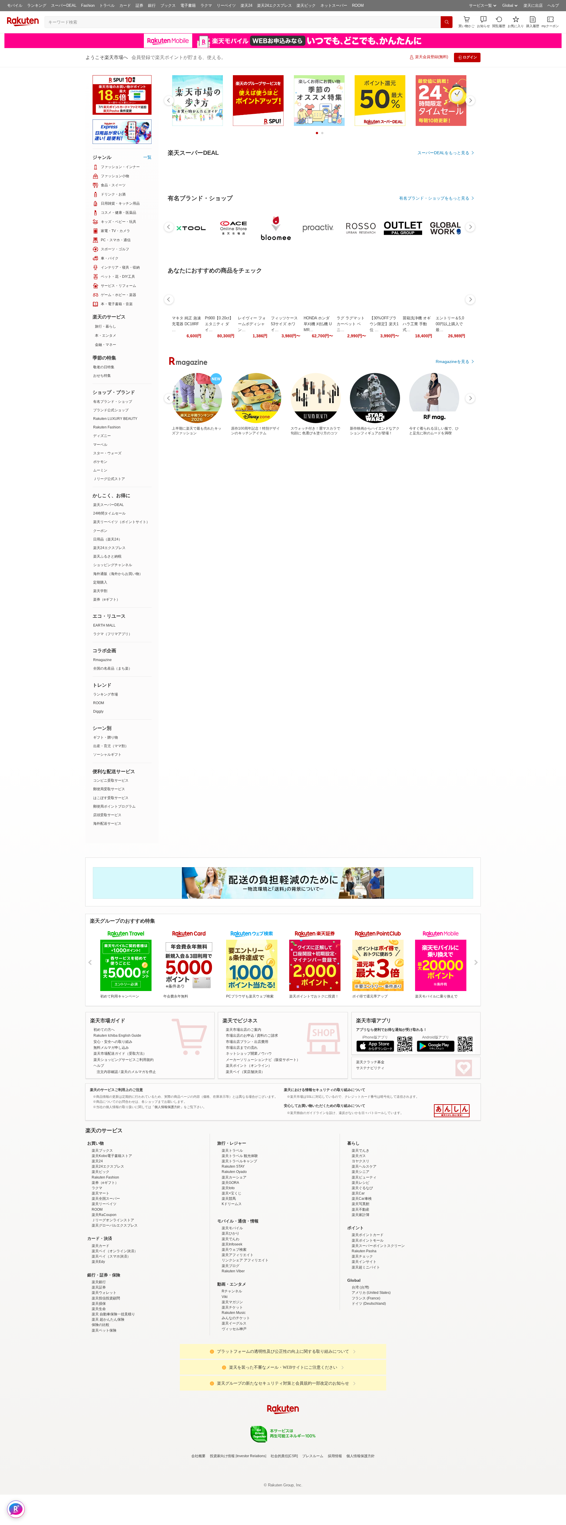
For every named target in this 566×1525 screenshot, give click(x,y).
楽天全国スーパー (106, 1250)
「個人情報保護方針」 (167, 1107)
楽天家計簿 (360, 1266)
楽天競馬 (229, 1250)
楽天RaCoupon (104, 1266)
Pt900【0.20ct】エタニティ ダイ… (219, 486)
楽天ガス (359, 1207)
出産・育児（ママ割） (111, 746)
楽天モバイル (232, 1280)
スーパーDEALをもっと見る (443, 152)
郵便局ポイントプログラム (114, 806)
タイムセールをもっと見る (444, 522)
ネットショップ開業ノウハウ (249, 1053)
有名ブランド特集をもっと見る (440, 614)
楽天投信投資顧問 (106, 1350)
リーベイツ (226, 5)
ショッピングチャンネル (112, 565)
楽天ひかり (230, 1285)
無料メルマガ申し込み (111, 1048)
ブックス (168, 5)
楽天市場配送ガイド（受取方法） (120, 1053)
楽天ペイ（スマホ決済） (111, 1308)
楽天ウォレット (104, 1344)
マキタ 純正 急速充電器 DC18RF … (186, 486)
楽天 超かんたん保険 (108, 1371)
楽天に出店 (533, 5)
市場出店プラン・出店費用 (247, 1042)
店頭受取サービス (107, 815)
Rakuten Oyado (234, 1223)
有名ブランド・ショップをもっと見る (434, 360)
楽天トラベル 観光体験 (240, 1207)
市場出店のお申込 (240, 1035)
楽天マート (100, 1245)
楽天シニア (360, 1223)
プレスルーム (312, 1508)
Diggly (98, 711)
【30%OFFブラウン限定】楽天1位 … (384, 486)
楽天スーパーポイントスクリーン (378, 1297)
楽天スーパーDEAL (108, 505)
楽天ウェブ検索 (234, 1301)
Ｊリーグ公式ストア (109, 479)
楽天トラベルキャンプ (239, 1213)
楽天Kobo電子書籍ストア (112, 1207)
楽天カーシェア (234, 1229)
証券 (139, 5)
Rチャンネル (232, 1343)
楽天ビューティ (364, 1229)
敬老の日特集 (103, 367)
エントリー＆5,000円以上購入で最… (450, 486)
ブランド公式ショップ (111, 410)
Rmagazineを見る (452, 691)
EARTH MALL (104, 625)
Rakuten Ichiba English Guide (117, 1035)
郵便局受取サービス (109, 789)
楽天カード (100, 1297)
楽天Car (358, 1245)
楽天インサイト (364, 1313)
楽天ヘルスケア (364, 1218)
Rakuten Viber (233, 1323)
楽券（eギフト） (106, 599)
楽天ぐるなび (362, 1240)
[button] (483, 22)
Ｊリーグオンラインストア (113, 1272)
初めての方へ (104, 1030)
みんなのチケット (236, 1370)
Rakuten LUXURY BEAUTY (115, 419)
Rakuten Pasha (364, 1303)
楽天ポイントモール (368, 1292)
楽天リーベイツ (104, 1255)
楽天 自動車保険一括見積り (113, 1366)
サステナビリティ (370, 1068)
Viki (225, 1348)
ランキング (36, 5)
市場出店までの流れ (242, 1048)
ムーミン (100, 470)
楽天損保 (99, 1355)
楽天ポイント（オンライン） (249, 1066)
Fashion (88, 5)
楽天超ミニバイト (366, 1319)
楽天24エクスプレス (274, 5)
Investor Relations (250, 1508)
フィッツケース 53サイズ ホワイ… (284, 486)
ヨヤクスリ (360, 1213)
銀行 (152, 5)
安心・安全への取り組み (112, 1042)
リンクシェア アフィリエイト (245, 1312)
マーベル (100, 445)
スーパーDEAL (63, 5)
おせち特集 (102, 376)
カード (125, 5)
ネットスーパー (333, 5)
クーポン (100, 531)
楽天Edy (98, 1313)
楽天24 (246, 5)
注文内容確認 (107, 1072)
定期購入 (100, 582)
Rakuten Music (234, 1364)
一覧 (147, 157)
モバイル (14, 5)
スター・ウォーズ (107, 453)
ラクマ (206, 5)
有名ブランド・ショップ (112, 402)
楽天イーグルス (234, 1375)
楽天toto (228, 1240)
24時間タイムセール (109, 513)
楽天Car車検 (362, 1250)
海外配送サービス (107, 823)
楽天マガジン (232, 1354)
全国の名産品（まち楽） (112, 668)
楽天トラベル (232, 1202)
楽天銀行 (99, 1334)
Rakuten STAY (233, 1218)
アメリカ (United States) (371, 1344)
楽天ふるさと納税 (107, 556)
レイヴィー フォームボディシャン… (252, 486)
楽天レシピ (360, 1234)
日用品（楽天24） (107, 539)
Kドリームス (232, 1255)
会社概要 (198, 1508)
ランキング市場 (105, 694)
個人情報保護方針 (360, 1508)
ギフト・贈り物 (105, 737)
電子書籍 (188, 5)
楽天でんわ (230, 1291)
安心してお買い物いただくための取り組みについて (324, 1106)
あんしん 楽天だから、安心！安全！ (452, 1110)
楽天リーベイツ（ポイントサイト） (121, 522)
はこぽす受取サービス (111, 798)
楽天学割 (100, 591)
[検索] (447, 22)
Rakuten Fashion (107, 427)
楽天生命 (99, 1360)
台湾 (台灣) (360, 1339)
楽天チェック (362, 1308)
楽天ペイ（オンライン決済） (115, 1303)
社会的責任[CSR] (284, 1508)
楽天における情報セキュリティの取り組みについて (324, 1090)
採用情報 (335, 1508)
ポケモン (100, 462)
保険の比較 (100, 1376)
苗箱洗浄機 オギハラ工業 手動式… (417, 486)
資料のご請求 (267, 1035)
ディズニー (102, 436)
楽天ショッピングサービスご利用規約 (123, 1060)
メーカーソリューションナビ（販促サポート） (263, 1060)
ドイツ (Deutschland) (369, 1355)
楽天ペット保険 (104, 1382)
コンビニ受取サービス (111, 780)
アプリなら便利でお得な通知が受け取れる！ (391, 1030)
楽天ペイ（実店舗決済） (245, 1072)
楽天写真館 (360, 1255)
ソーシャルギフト (107, 754)
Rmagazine (102, 660)
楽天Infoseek (232, 1296)
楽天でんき (360, 1202)
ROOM (358, 5)
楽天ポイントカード (368, 1286)
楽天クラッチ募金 (370, 1062)
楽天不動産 (360, 1261)
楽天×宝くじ (231, 1245)
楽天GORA (230, 1234)
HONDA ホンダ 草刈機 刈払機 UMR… (318, 486)
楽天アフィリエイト (238, 1306)
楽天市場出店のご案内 (243, 1030)
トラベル (107, 5)
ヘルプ (553, 5)
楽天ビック (306, 5)
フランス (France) (366, 1350)
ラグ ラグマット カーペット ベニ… (351, 486)
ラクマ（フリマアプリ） (112, 634)
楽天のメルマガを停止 (138, 1072)
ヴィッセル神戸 (234, 1380)
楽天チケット (232, 1359)
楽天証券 (99, 1339)
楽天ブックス (102, 1202)
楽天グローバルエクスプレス (115, 1277)
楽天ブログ (230, 1317)
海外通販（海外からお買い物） (118, 574)
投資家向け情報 (222, 1508)
